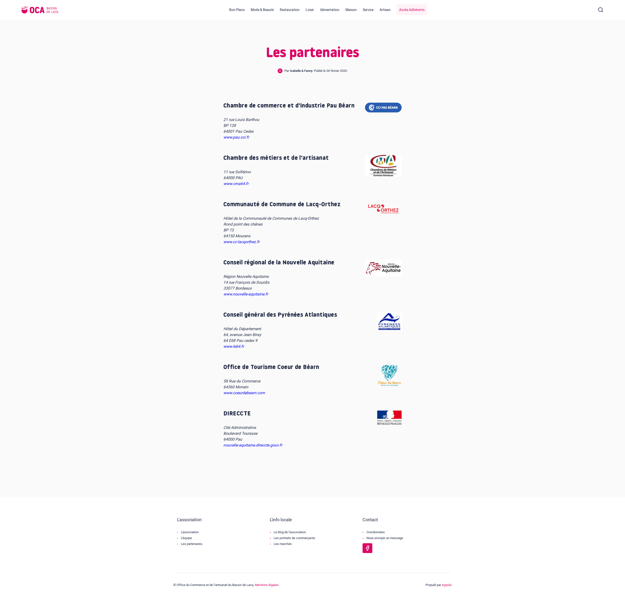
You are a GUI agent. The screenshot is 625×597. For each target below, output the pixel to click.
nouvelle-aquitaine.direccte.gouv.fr (252, 445)
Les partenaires (191, 544)
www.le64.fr (233, 346)
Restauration (290, 9)
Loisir (310, 9)
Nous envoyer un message (384, 538)
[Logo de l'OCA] (39, 9)
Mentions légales (267, 585)
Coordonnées (375, 532)
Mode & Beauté (262, 9)
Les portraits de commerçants (294, 538)
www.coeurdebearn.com (244, 393)
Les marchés (283, 544)
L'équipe (186, 538)
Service (368, 9)
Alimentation (329, 9)
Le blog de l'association (290, 532)
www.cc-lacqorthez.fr (241, 242)
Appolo (447, 585)
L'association (190, 532)
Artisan (385, 9)
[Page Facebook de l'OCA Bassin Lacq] (367, 548)
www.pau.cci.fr (236, 137)
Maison (351, 9)
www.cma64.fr (236, 184)
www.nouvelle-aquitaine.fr (245, 294)
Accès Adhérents (412, 9)
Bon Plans (237, 9)
